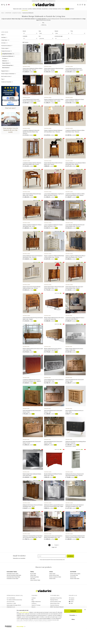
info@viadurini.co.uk (11, 606)
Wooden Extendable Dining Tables (14, 575)
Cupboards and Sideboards (27, 12)
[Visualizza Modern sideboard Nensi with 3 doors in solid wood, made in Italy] (39, 327)
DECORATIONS (45, 8)
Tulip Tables (32, 578)
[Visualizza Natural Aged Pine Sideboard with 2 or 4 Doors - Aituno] (82, 389)
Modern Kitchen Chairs (54, 575)
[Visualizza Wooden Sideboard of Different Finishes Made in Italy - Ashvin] (61, 452)
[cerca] (77, 4)
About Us (33, 606)
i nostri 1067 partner (24, 612)
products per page (58, 36)
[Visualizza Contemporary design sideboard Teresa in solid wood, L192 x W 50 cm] (82, 296)
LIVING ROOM (24, 8)
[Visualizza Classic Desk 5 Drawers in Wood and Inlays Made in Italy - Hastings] (61, 47)
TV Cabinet (5, 58)
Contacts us (34, 603)
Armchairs (4, 42)
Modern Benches (6, 67)
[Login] (80, 4)
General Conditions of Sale (55, 601)
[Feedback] (6, 4)
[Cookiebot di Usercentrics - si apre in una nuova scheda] (8, 626)
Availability (25, 36)
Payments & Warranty (54, 605)
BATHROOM (38, 8)
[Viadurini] (43, 4)
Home (2, 12)
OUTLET (67, 8)
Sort (40, 36)
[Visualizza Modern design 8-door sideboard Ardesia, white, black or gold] (39, 452)
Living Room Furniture (16, 12)
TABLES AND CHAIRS (17, 8)
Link (63, 559)
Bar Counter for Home (6, 76)
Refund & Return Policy (54, 603)
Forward (56, 545)
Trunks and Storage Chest (8, 65)
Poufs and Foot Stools (6, 45)
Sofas (3, 34)
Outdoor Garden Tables (35, 580)
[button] (30, 33)
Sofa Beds (4, 37)
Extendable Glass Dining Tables (13, 576)
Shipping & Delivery (54, 599)
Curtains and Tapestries (7, 81)
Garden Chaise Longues (75, 573)
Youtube (71, 601)
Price (72, 31)
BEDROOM (55, 8)
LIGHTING (30, 8)
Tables (32, 571)
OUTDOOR (50, 8)
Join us (71, 556)
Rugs (3, 79)
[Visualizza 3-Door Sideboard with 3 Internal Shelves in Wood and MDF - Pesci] (61, 358)
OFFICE (59, 8)
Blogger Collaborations (36, 601)
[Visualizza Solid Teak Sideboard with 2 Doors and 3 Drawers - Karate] (61, 420)
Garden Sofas (73, 576)
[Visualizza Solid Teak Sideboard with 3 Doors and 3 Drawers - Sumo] (39, 420)
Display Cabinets (6, 63)
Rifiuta (73, 619)
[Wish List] (39, 50)
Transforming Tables (34, 576)
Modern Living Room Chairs (55, 576)
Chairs (51, 571)
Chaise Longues (5, 48)
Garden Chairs (52, 578)
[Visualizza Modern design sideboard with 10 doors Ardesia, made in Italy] (82, 327)
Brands (24, 31)
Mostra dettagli (20, 626)
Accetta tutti (73, 611)
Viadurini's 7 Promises (36, 605)
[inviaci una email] (2, 4)
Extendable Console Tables (12, 578)
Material (56, 31)
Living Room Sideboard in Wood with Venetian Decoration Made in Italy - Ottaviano (31, 132)
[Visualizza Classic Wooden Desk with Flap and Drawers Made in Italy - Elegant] (39, 296)
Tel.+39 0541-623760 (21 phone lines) (14, 599)
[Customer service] (4, 4)
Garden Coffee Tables (74, 578)
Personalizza (72, 615)
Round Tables (33, 573)
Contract (71, 8)
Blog (32, 599)
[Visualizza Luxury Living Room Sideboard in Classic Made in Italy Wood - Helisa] (61, 203)
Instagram (72, 599)
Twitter (71, 603)
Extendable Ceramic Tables (12, 573)
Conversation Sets (74, 575)
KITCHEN (63, 8)
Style (40, 31)
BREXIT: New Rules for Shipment (56, 606)
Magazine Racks (5, 70)
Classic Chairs (52, 573)
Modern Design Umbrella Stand (8, 73)
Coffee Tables (5, 40)
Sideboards (5, 60)
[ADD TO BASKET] (39, 109)
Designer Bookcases (6, 51)
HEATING (34, 8)
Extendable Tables (12, 571)
